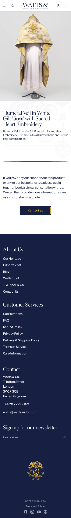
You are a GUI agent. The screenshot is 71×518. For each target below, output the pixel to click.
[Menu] (4, 5)
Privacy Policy (13, 333)
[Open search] (12, 6)
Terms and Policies (36, 506)
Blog (6, 272)
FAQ (6, 320)
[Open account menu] (58, 6)
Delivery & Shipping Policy (21, 340)
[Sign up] (64, 437)
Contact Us (11, 291)
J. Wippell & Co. (13, 285)
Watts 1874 (11, 278)
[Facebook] (25, 512)
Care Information (15, 353)
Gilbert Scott (12, 265)
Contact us (35, 210)
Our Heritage (12, 258)
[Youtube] (39, 512)
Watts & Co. (40, 501)
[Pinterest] (45, 512)
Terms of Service (15, 347)
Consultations (13, 314)
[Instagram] (32, 512)
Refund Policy (12, 327)
